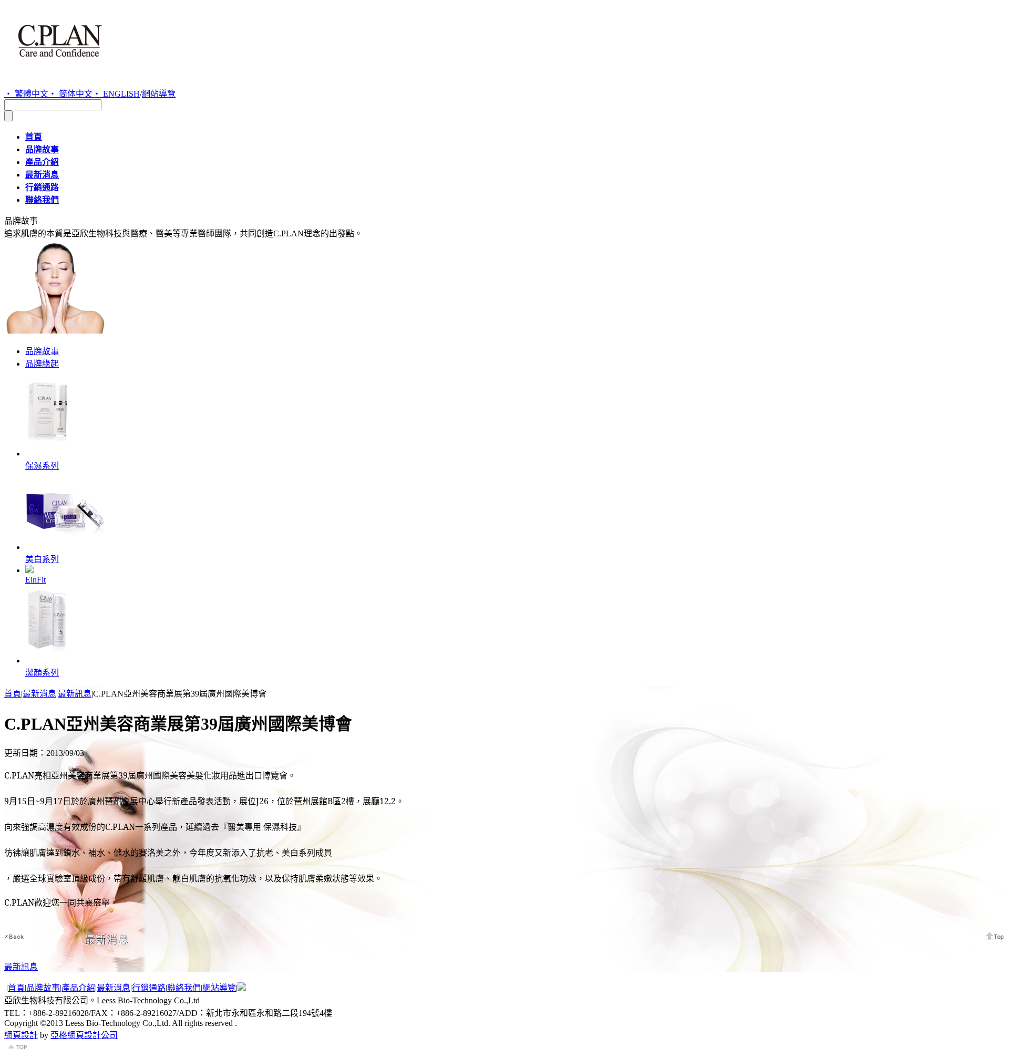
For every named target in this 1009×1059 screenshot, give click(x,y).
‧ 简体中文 (70, 93)
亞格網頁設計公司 (84, 1035)
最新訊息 (74, 693)
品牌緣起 (42, 363)
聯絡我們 (184, 987)
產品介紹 (78, 987)
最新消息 (39, 693)
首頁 (12, 693)
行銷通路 (149, 987)
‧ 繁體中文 (26, 93)
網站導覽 (159, 93)
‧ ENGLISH (116, 93)
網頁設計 (21, 1035)
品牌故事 (42, 351)
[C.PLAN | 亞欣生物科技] (59, 65)
